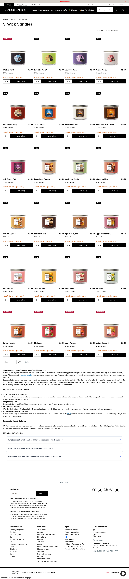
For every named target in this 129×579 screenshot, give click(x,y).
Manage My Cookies (71, 532)
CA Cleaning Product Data (73, 546)
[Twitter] (100, 490)
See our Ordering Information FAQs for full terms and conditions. (105, 551)
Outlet (12, 547)
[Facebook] (94, 490)
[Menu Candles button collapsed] (36, 10)
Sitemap (13, 556)
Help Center (99, 540)
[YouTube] (117, 490)
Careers (12, 554)
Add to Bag (21, 81)
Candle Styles (22, 19)
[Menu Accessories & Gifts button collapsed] (67, 10)
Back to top (64, 482)
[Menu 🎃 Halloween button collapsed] (77, 10)
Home (5, 19)
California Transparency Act (74, 544)
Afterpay (40, 544)
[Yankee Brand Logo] (15, 10)
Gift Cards (13, 549)
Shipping (40, 551)
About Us (13, 551)
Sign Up (42, 493)
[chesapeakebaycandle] (34, 4)
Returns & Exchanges (44, 554)
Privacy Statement (38, 503)
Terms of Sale (69, 542)
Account (40, 532)
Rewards (40, 539)
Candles (34, 10)
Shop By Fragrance (17, 530)
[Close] (125, 1)
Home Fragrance (43, 10)
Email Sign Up (14, 489)
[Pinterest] (111, 490)
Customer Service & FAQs (46, 535)
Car (11, 537)
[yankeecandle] (10, 4)
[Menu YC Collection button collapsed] (93, 10)
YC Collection (89, 10)
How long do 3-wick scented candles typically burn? (30, 448)
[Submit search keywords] (115, 9)
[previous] (46, 2)
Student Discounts (43, 559)
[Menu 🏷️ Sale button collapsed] (83, 10)
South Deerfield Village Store (47, 547)
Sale (11, 542)
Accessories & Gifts (61, 10)
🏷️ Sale (81, 10)
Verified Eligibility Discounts (47, 561)
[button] (123, 573)
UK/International (43, 549)
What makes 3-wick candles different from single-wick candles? (35, 440)
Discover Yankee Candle (18, 544)
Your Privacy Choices (71, 535)
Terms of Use (69, 539)
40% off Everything (65, 1)
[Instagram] (106, 490)
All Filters (97, 31)
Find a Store (41, 537)
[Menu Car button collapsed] (53, 10)
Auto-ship (40, 542)
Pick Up (40, 556)
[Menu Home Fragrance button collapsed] (49, 10)
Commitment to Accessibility (74, 549)
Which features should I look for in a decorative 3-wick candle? (35, 457)
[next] (83, 2)
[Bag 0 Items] (123, 10)
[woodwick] (22, 4)
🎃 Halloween (73, 10)
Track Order (41, 530)
